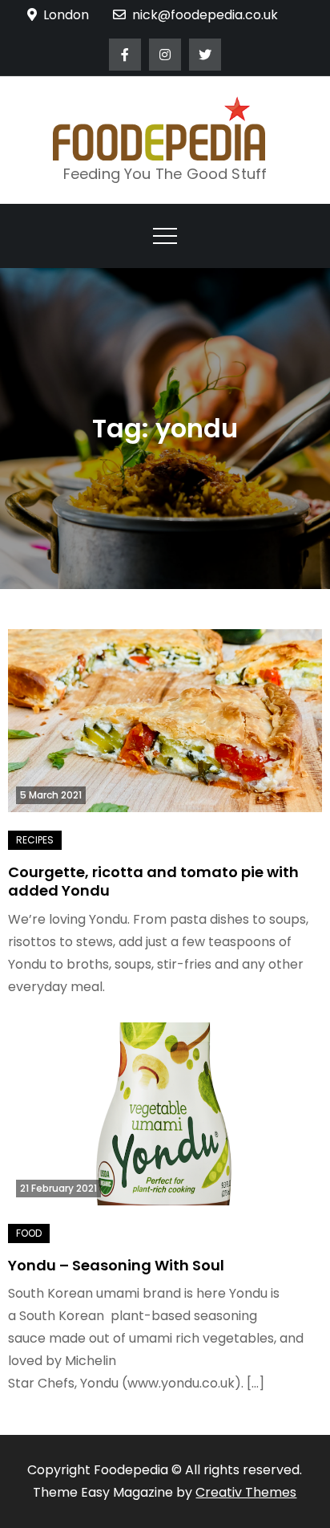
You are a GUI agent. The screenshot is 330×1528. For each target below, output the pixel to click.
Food (29, 1233)
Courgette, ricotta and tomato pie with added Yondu (153, 881)
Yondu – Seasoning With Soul (116, 1265)
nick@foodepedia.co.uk (205, 15)
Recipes (35, 840)
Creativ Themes (245, 1492)
